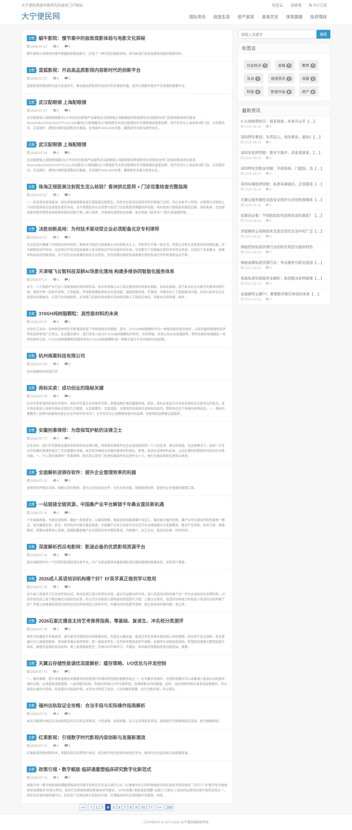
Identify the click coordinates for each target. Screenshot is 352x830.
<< (83, 807)
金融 (284, 65)
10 (143, 807)
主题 (31, 38)
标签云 (277, 5)
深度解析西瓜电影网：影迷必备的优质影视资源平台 (92, 547)
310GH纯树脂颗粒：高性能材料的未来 (78, 313)
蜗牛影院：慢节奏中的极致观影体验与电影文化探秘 (92, 38)
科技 (253, 91)
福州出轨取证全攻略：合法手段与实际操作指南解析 (92, 705)
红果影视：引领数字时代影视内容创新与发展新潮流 (92, 737)
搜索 (323, 34)
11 (151, 807)
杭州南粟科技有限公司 (62, 356)
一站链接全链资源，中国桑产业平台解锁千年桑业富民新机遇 (101, 504)
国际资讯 (197, 17)
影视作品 (280, 91)
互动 (253, 78)
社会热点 (256, 65)
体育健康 (294, 17)
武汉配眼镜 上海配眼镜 (62, 102)
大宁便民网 (40, 16)
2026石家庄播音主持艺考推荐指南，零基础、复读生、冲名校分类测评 (111, 621)
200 (169, 807)
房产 (308, 91)
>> (159, 807)
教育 (308, 65)
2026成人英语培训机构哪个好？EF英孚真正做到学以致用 (97, 578)
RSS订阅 (319, 5)
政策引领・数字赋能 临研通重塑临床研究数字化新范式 (95, 769)
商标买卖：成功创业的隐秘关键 (71, 388)
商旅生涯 (221, 17)
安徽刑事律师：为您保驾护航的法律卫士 (80, 430)
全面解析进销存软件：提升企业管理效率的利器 (87, 472)
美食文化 (270, 17)
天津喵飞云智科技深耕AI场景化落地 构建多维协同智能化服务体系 (106, 271)
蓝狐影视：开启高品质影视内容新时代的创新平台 (90, 70)
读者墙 (296, 5)
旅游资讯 (280, 78)
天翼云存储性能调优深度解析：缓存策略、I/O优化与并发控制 (102, 663)
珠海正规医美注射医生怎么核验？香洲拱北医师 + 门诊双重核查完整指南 (113, 187)
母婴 (308, 78)
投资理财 (318, 17)
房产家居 (246, 17)
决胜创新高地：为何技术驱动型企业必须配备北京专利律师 (99, 229)
